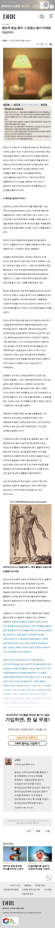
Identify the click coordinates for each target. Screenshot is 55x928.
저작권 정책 (40, 885)
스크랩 (46, 44)
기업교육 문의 (27, 894)
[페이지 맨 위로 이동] (48, 877)
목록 (38, 831)
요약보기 (51, 44)
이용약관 (27, 885)
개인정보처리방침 (11, 889)
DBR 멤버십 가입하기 (27, 743)
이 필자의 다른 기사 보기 (24, 808)
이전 (29, 831)
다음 (47, 831)
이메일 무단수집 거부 (31, 889)
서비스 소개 (15, 885)
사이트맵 (47, 889)
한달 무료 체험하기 (27, 737)
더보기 (37, 44)
